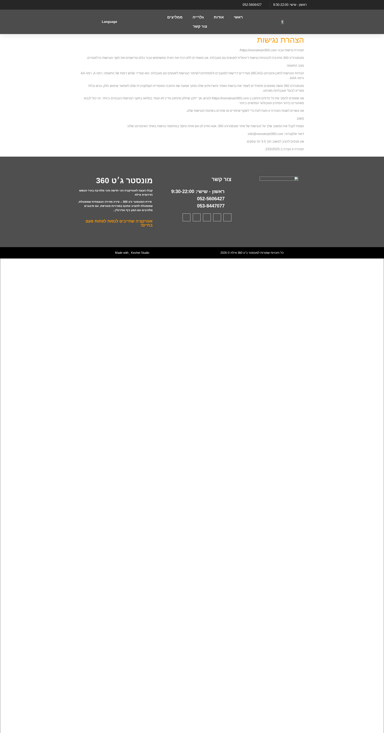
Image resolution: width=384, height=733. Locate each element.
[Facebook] (116, 4)
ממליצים (175, 17)
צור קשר (200, 26)
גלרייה (198, 17)
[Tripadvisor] (89, 4)
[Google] (95, 4)
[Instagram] (102, 4)
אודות (219, 17)
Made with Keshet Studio (132, 252)
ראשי (238, 17)
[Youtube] (109, 4)
